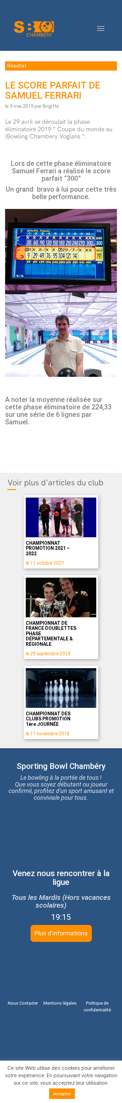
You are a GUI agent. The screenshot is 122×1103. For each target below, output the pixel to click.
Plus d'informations (61, 933)
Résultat (16, 66)
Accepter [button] (62, 1093)
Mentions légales (60, 1003)
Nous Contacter (23, 1003)
